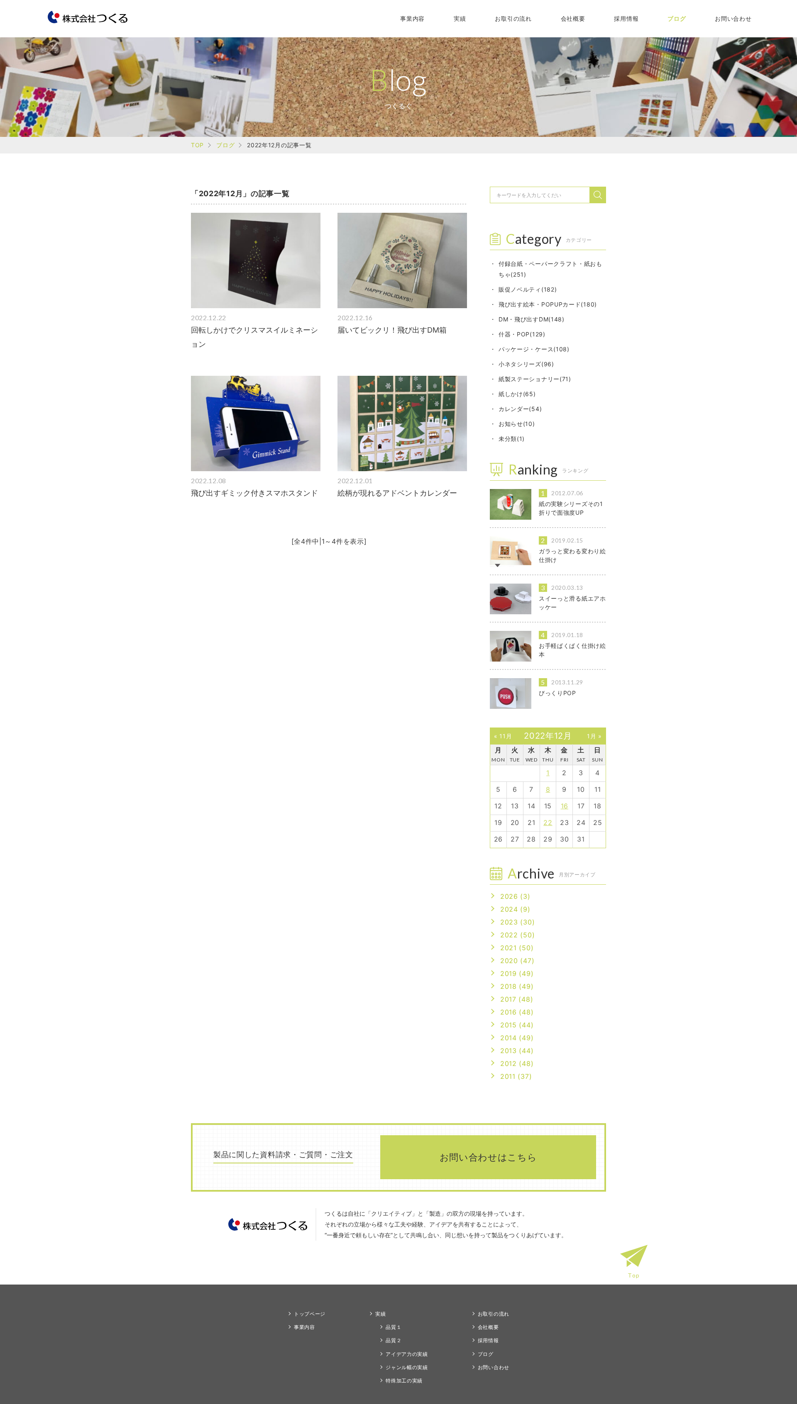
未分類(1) (512, 438)
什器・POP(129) (522, 334)
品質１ (393, 1327)
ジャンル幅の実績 (407, 1367)
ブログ (676, 19)
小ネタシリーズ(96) (526, 363)
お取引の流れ (513, 19)
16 (564, 806)
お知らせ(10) (517, 423)
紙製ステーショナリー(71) (535, 378)
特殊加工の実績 (404, 1380)
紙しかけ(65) (517, 393)
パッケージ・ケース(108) (534, 349)
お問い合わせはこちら (488, 1157)
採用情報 (626, 19)
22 (547, 822)
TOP (197, 144)
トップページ (309, 1314)
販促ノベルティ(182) (528, 289)
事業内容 (412, 19)
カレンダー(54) (520, 408)
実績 (460, 19)
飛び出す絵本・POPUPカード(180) (548, 304)
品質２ (393, 1340)
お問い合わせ (733, 19)
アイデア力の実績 (407, 1354)
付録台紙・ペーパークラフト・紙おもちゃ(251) (550, 269)
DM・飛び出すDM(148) (532, 319)
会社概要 (573, 19)
